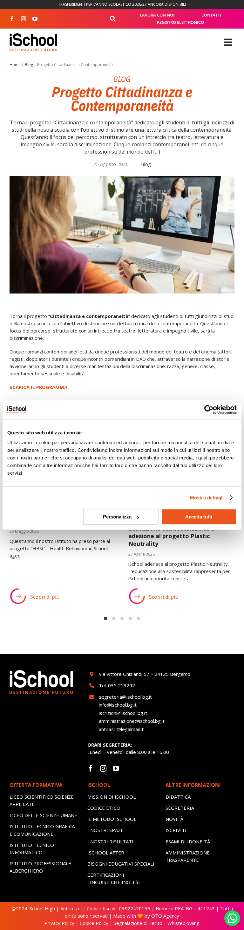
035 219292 (121, 685)
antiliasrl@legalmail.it (121, 729)
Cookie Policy (94, 923)
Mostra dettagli (207, 497)
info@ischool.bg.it (118, 705)
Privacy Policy (59, 923)
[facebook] (12, 18)
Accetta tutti (198, 516)
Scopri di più (44, 596)
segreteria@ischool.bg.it (126, 697)
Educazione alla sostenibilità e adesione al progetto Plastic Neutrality (171, 536)
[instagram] (23, 18)
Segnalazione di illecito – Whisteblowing (157, 923)
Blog (29, 64)
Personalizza (117, 516)
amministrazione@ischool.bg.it (132, 721)
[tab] (105, 618)
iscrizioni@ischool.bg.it (123, 713)
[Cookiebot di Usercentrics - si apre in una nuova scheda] (209, 409)
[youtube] (34, 18)
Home (15, 64)
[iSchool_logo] (33, 35)
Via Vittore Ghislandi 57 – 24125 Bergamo (144, 674)
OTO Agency (164, 916)
